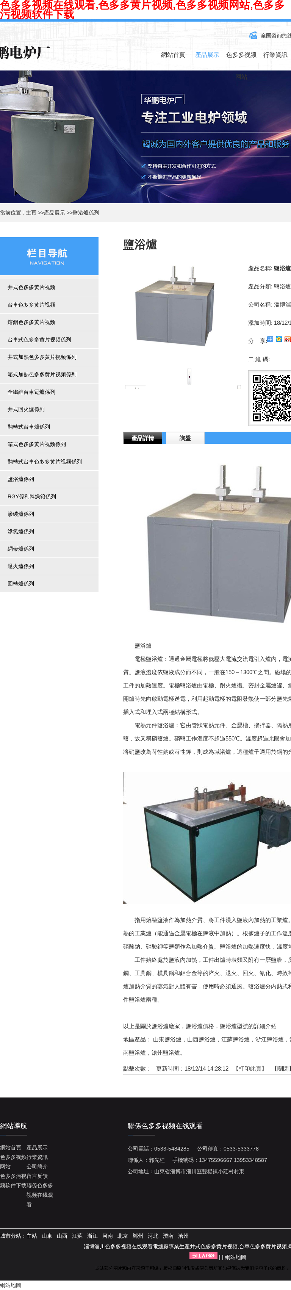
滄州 (183, 1236)
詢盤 (185, 438)
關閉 (283, 1068)
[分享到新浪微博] (288, 339)
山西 (62, 1236)
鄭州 (138, 1236)
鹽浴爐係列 (86, 213)
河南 (107, 1236)
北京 (122, 1236)
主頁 (31, 213)
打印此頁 (250, 1068)
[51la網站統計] (203, 1257)
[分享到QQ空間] (279, 339)
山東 (47, 1236)
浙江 (92, 1236)
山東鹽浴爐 (167, 1039)
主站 (32, 1236)
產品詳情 (142, 438)
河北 (153, 1236)
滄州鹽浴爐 (166, 1052)
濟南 (168, 1236)
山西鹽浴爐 (201, 1039)
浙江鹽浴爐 (269, 1039)
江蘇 (77, 1236)
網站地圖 (235, 1257)
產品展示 (54, 213)
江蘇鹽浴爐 (235, 1039)
